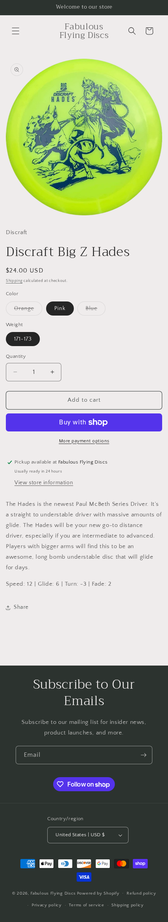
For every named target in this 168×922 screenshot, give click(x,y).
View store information (43, 483)
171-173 (23, 339)
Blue (95, 310)
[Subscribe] (143, 755)
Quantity (16, 356)
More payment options (84, 441)
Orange (28, 310)
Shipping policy (127, 905)
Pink (60, 308)
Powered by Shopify (98, 893)
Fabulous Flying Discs (53, 893)
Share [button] (21, 607)
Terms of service (86, 905)
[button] (15, 31)
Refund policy (141, 893)
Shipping (14, 281)
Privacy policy (47, 905)
